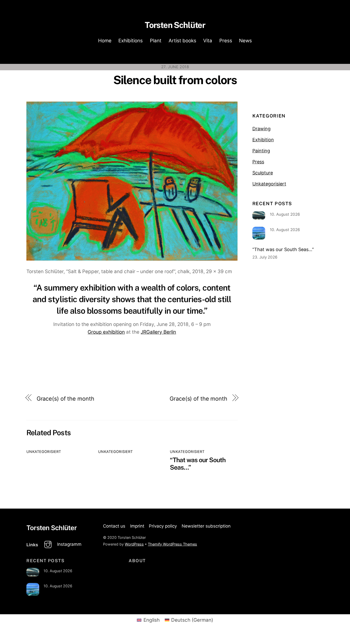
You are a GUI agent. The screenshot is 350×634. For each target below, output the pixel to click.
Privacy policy (163, 526)
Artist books (182, 41)
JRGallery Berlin (158, 332)
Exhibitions (130, 41)
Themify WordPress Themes (172, 544)
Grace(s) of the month (65, 398)
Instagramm (68, 544)
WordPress (134, 544)
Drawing (261, 128)
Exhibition (263, 139)
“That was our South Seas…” (283, 249)
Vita (207, 41)
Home (104, 41)
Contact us (114, 526)
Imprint (137, 526)
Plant (155, 41)
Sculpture (262, 172)
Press (225, 41)
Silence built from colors (175, 80)
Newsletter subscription (206, 526)
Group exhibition (106, 332)
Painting (261, 150)
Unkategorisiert (43, 451)
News (245, 41)
